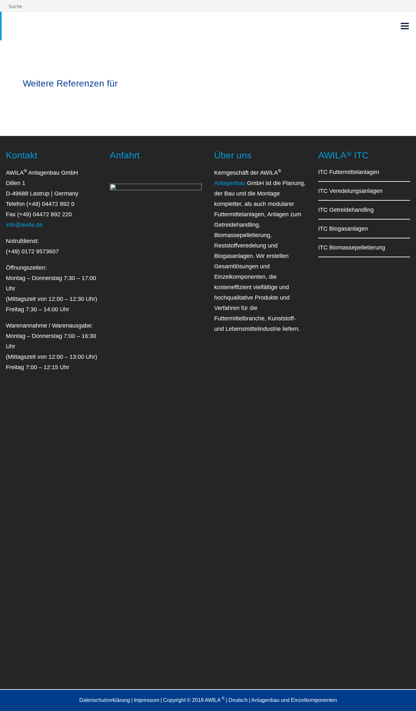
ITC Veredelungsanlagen (350, 191)
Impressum (146, 700)
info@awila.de (24, 224)
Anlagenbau (229, 183)
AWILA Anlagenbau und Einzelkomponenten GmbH (88, 24)
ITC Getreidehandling (346, 210)
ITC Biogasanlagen (343, 228)
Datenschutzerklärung (104, 700)
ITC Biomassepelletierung (351, 247)
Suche (14, 6)
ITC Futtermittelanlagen (348, 172)
